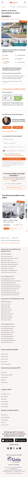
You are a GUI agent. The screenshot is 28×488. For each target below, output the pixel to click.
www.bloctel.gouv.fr (6, 166)
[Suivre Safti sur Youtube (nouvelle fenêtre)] (17, 448)
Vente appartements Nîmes (7, 328)
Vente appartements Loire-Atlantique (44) (10, 292)
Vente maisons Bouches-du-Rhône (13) (9, 258)
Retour (3, 6)
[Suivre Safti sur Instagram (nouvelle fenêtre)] (8, 448)
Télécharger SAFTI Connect (14, 187)
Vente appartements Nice (6, 334)
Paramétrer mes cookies (19, 471)
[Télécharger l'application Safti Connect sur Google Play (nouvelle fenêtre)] (21, 440)
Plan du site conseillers (16, 467)
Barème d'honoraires (8, 471)
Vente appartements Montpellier (8, 340)
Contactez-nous (4, 382)
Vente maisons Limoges (6, 315)
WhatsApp (19, 127)
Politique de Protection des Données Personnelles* (14, 154)
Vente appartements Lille (6, 342)
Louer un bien (4, 361)
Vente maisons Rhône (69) (7, 260)
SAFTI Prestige (4, 406)
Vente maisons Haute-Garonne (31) (9, 272)
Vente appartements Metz (7, 338)
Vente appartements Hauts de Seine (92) (10, 284)
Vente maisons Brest (5, 311)
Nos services (4, 372)
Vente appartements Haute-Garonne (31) (10, 294)
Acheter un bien (4, 354)
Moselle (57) (15, 238)
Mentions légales (13, 468)
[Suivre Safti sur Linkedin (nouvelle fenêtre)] (11, 448)
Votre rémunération (5, 417)
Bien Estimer (3, 399)
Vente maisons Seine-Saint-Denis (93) (9, 264)
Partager (19, 6)
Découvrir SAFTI (4, 425)
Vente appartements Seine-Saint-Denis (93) (11, 286)
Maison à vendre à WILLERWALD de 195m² (10, 243)
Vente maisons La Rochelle (7, 313)
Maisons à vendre (5, 238)
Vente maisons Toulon (6, 319)
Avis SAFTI (3, 380)
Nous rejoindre (4, 414)
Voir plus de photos (19, 45)
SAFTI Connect (4, 377)
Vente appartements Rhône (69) (8, 282)
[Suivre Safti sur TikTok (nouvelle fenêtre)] (20, 448)
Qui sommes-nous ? (5, 394)
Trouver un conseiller (6, 364)
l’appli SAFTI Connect (9, 179)
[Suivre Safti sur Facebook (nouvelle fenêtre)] (14, 448)
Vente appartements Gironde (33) (8, 290)
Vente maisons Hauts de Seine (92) (9, 262)
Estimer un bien (4, 359)
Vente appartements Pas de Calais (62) (10, 288)
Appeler (8, 127)
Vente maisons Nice (5, 306)
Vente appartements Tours (7, 330)
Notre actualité (4, 396)
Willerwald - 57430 (8, 19)
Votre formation (4, 419)
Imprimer (13, 6)
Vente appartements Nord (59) (8, 278)
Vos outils (3, 422)
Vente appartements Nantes (7, 336)
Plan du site (7, 467)
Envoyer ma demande (15, 159)
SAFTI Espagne (4, 401)
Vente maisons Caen (5, 308)
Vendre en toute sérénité (6, 374)
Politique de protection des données (13, 470)
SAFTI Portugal (4, 404)
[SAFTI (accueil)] (13, 2)
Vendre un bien (4, 356)
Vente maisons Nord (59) (6, 256)
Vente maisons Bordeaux (6, 317)
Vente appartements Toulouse (8, 332)
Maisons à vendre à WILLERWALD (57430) (10, 240)
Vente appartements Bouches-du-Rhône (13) (11, 280)
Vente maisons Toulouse (6, 310)
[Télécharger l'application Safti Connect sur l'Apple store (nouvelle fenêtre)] (7, 440)
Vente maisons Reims (5, 304)
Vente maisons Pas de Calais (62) (8, 266)
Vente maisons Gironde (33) (7, 268)
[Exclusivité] (14, 30)
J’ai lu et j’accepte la (14, 154)
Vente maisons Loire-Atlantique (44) (9, 270)
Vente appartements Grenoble (8, 326)
